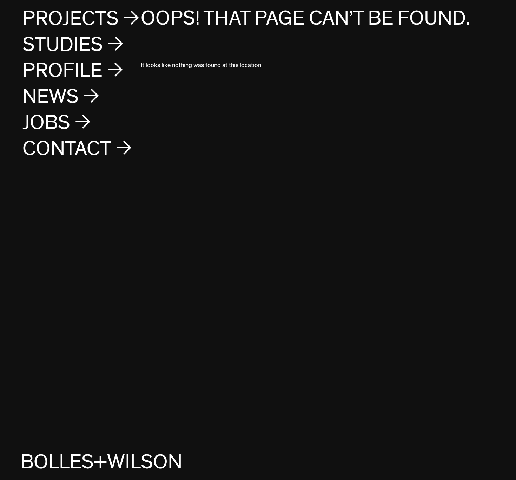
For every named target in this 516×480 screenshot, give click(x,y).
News (50, 96)
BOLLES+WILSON (101, 462)
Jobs (46, 122)
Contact (66, 148)
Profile (62, 70)
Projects (70, 18)
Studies (62, 44)
